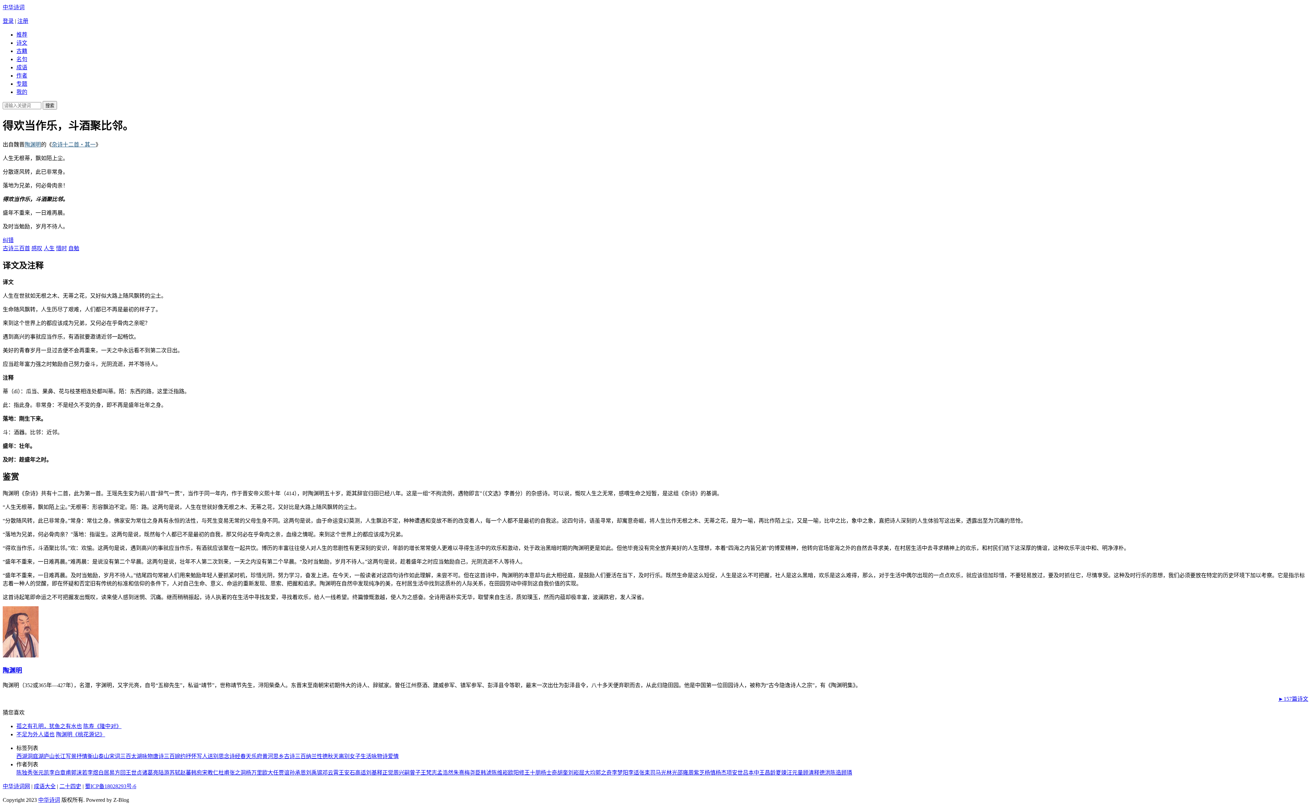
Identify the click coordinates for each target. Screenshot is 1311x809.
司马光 (658, 773)
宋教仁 (210, 773)
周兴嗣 (401, 773)
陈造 (835, 773)
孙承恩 (298, 773)
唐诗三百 (164, 756)
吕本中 (751, 773)
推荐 (21, 35)
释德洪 (822, 773)
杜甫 (223, 773)
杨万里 (254, 773)
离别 (344, 756)
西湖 (21, 756)
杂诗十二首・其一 (74, 144)
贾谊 (284, 773)
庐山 (49, 756)
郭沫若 (79, 773)
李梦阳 (620, 773)
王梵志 (429, 773)
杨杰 (721, 773)
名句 (21, 59)
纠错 (8, 240)
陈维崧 (500, 773)
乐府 (256, 756)
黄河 (267, 756)
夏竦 (781, 773)
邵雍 (682, 773)
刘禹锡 (314, 773)
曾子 (415, 773)
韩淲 (486, 773)
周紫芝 (696, 773)
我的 (21, 92)
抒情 (81, 756)
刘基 (371, 773)
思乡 (278, 756)
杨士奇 (549, 773)
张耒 (644, 773)
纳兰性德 (317, 756)
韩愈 (196, 773)
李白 (54, 773)
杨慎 (710, 773)
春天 (245, 756)
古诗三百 (295, 756)
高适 (360, 773)
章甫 (65, 773)
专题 (21, 84)
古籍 (21, 51)
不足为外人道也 (35, 734)
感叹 (36, 248)
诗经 (234, 756)
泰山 (103, 756)
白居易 (106, 773)
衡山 (92, 756)
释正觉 (385, 773)
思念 (223, 756)
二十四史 (70, 786)
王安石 (347, 773)
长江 (60, 756)
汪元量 (795, 773)
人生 (49, 248)
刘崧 (573, 773)
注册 (22, 21)
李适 (633, 773)
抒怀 (191, 756)
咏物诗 (379, 756)
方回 (120, 773)
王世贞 (134, 773)
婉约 (180, 756)
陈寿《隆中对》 (102, 726)
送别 (213, 756)
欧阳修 (516, 773)
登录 (8, 21)
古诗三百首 (16, 248)
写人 (202, 756)
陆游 (163, 773)
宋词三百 (120, 756)
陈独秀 (24, 773)
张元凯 (41, 773)
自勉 (73, 248)
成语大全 (45, 786)
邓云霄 (330, 773)
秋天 (333, 756)
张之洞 (237, 773)
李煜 (92, 773)
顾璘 (846, 773)
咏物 (147, 756)
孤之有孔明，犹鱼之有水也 (49, 726)
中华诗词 (14, 7)
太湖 (136, 756)
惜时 (61, 248)
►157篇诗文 (1293, 699)
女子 (355, 756)
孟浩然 (445, 773)
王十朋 (532, 773)
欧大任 (270, 773)
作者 (21, 76)
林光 (671, 773)
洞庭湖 (35, 756)
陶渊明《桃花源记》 (80, 734)
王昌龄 (767, 773)
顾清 (808, 773)
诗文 (21, 43)
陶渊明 (33, 144)
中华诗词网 (16, 786)
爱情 (393, 756)
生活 (366, 756)
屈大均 (587, 773)
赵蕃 (185, 773)
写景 (71, 756)
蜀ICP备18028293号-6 (110, 786)
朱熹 (458, 773)
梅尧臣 (472, 773)
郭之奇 (603, 773)
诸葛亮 (150, 773)
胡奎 (562, 773)
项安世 (735, 773)
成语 (21, 67)
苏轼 (174, 773)
